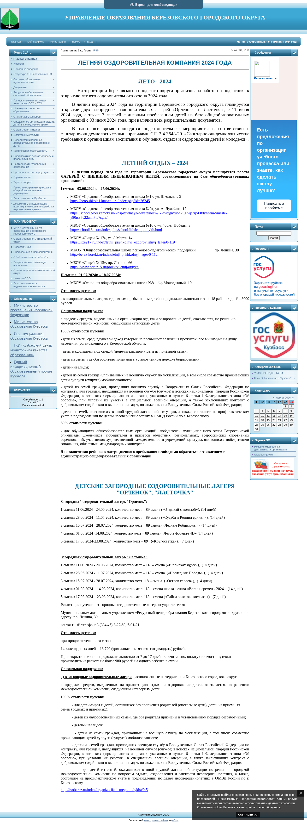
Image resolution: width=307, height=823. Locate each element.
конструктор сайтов (156, 820)
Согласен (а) (248, 814)
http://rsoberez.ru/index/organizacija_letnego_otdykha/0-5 (104, 790)
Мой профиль (35, 41)
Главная (16, 41)
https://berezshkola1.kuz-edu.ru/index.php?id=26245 (110, 201)
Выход (76, 41)
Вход (90, 41)
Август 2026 (283, 397)
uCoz (175, 820)
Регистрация (58, 41)
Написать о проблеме (274, 205)
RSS (96, 50)
